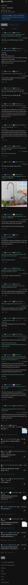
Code (2, 579)
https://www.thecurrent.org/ (8, 153)
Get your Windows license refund (8, 50)
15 (2, 514)
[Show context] (2, 38)
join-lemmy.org (5, 582)
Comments (11, 24)
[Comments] (24, 443)
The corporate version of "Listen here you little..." (12, 73)
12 (2, 552)
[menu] (26, 1)
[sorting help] (14, 28)
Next (3, 557)
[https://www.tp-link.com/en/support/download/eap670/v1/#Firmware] (24, 498)
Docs (2, 576)
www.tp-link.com (4, 499)
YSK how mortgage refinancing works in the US (11, 303)
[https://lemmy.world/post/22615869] (24, 484)
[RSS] (17, 28)
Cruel (21, 161)
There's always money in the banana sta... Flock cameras (13, 336)
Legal (2, 570)
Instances (3, 573)
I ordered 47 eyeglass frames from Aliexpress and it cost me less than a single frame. (13, 177)
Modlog (3, 568)
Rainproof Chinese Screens (7, 127)
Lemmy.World (8, 1)
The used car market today (7, 237)
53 (2, 434)
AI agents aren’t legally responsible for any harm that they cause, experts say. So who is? (13, 271)
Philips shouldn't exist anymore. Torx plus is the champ (13, 105)
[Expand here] (24, 430)
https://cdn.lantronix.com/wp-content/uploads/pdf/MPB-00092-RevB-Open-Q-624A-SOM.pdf (14, 344)
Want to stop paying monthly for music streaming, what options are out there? (13, 149)
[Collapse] (2, 33)
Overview (4, 24)
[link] (5, 38)
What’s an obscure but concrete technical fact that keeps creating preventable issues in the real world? (12, 90)
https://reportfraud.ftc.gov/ (8, 259)
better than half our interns (9, 320)
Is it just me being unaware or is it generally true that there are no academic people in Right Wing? (13, 35)
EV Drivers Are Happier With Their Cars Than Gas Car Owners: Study (13, 410)
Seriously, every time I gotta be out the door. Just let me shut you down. (13, 387)
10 (2, 540)
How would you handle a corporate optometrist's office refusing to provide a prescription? (13, 255)
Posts (17, 24)
